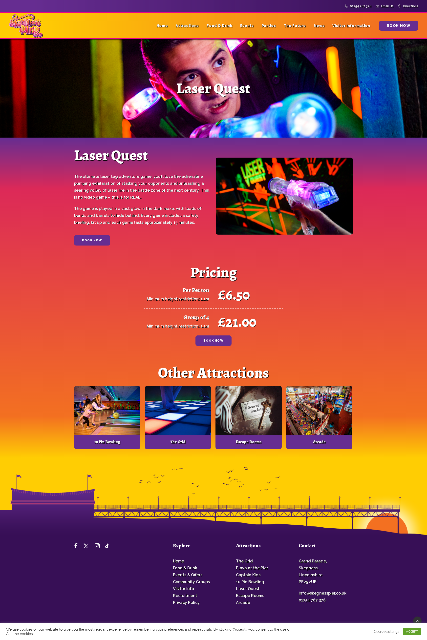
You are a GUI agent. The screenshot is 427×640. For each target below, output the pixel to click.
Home (162, 26)
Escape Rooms (248, 442)
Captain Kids (248, 575)
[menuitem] (359, 6)
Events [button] (247, 26)
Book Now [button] (92, 240)
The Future (295, 26)
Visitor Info (183, 588)
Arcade (319, 442)
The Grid (178, 442)
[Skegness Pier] (26, 25)
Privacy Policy (186, 602)
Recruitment (185, 595)
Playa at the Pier (252, 568)
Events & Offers (187, 575)
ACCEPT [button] (412, 631)
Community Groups (191, 581)
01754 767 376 (360, 6)
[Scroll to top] (417, 620)
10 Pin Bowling (107, 442)
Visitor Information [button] (351, 26)
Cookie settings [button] (386, 631)
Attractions (187, 26)
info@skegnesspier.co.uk (322, 593)
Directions (410, 6)
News (319, 26)
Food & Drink (219, 26)
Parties (269, 26)
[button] (107, 410)
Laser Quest (247, 588)
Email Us (387, 6)
